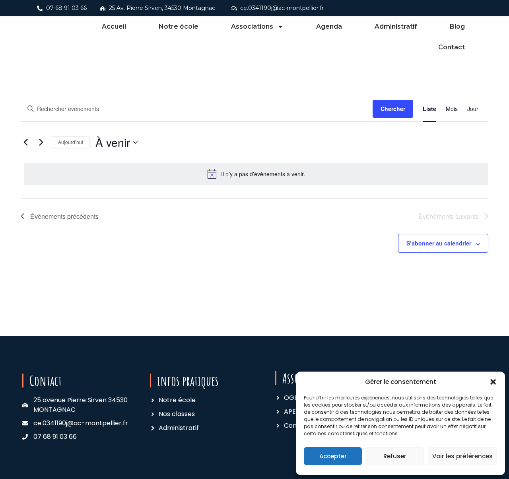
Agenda (329, 26)
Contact (451, 47)
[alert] (256, 174)
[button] (493, 382)
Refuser (394, 456)
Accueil (114, 26)
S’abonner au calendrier (438, 243)
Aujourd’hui (70, 141)
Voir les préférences (462, 456)
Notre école (178, 26)
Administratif (396, 26)
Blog (457, 26)
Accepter (333, 456)
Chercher (393, 109)
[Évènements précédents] (25, 142)
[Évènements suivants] (41, 142)
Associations (252, 26)
